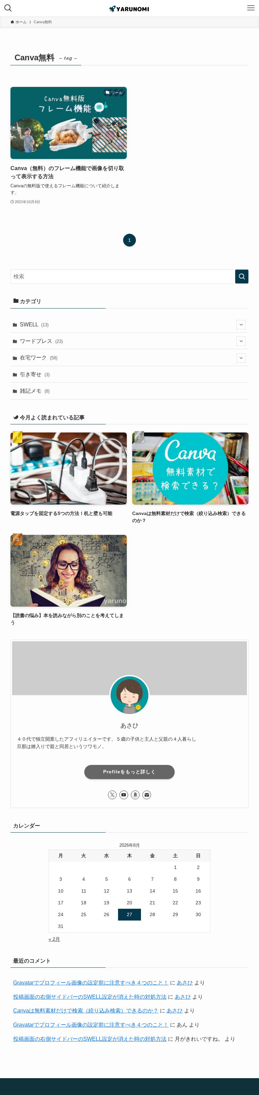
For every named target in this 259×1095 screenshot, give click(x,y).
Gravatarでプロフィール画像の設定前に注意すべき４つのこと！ (91, 983)
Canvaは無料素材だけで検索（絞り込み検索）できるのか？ (86, 1010)
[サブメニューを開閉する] (241, 324)
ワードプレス (41, 341)
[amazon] (135, 795)
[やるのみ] (129, 8)
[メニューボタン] (251, 8)
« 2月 (54, 939)
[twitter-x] (112, 795)
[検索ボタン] (8, 8)
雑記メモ (35, 391)
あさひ (185, 983)
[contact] (146, 795)
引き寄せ (35, 374)
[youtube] (123, 795)
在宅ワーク (38, 357)
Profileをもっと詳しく (129, 771)
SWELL (34, 324)
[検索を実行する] (242, 276)
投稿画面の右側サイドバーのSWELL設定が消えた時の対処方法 (90, 997)
